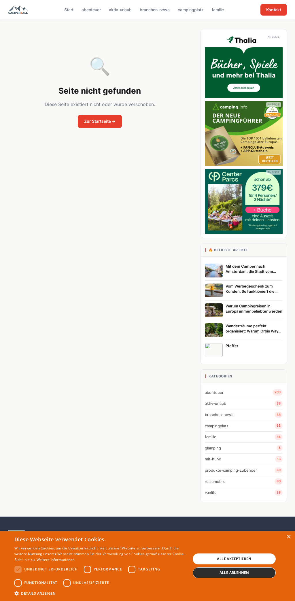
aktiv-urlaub (120, 9)
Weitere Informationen (56, 559)
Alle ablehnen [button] (234, 572)
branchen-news (155, 9)
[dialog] (147, 566)
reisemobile (243, 481)
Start (68, 9)
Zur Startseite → (100, 121)
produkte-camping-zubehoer (243, 470)
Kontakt (273, 9)
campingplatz (191, 9)
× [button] (288, 537)
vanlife (243, 492)
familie (218, 9)
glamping (243, 448)
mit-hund (243, 459)
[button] (100, 593)
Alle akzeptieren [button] (234, 558)
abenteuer (91, 9)
